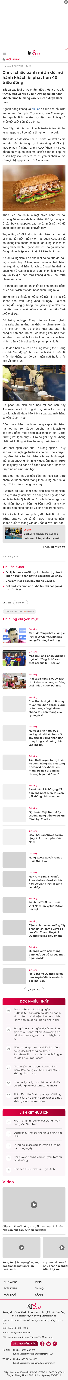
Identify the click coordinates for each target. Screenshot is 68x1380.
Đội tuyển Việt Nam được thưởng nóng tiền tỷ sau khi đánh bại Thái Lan (47, 816)
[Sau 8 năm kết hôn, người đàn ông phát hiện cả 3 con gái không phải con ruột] (14, 792)
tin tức (31, 1120)
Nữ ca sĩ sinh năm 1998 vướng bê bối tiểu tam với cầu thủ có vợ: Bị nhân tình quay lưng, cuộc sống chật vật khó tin (46, 737)
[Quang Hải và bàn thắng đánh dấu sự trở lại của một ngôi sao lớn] (14, 953)
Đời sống (13, 59)
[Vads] (66, 49)
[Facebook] (42, 1343)
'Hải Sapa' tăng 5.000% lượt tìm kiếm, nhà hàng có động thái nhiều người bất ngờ (47, 682)
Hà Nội (6, 1350)
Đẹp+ (38, 1282)
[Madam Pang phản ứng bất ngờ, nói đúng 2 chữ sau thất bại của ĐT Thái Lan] (14, 658)
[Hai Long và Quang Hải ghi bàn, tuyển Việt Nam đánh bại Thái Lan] (14, 976)
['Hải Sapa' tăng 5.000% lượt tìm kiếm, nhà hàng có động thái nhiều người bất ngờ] (14, 681)
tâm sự (57, 1156)
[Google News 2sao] (20, 612)
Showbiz (10, 1282)
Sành (39, 1294)
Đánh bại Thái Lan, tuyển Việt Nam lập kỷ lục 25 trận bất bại (46, 906)
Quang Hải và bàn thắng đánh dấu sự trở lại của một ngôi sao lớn (47, 955)
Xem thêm (34, 990)
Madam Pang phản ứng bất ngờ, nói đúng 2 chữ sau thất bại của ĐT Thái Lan (47, 659)
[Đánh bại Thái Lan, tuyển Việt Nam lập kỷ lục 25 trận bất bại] (14, 905)
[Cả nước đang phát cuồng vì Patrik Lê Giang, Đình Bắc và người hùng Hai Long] (14, 635)
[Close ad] (66, 2)
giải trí (52, 1144)
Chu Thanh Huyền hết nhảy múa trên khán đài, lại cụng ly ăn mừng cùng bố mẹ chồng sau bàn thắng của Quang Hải (47, 708)
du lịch (36, 109)
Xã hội (39, 1288)
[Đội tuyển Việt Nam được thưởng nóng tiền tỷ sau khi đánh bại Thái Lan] (14, 814)
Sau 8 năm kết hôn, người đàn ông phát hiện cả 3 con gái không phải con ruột (46, 793)
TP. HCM (7, 1359)
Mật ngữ (10, 1294)
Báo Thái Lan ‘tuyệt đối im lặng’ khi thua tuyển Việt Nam (46, 838)
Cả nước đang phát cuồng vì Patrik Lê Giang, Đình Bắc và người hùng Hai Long (47, 637)
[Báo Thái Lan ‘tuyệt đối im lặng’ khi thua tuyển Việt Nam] (14, 837)
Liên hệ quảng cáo (24, 1343)
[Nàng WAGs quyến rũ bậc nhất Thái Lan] (14, 860)
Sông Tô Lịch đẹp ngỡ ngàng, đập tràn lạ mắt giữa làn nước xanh (21, 1266)
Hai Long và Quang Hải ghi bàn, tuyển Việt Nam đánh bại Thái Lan (46, 977)
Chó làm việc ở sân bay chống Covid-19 (30, 580)
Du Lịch (27, 530)
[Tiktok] (54, 1343)
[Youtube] (48, 1343)
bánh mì (20, 602)
